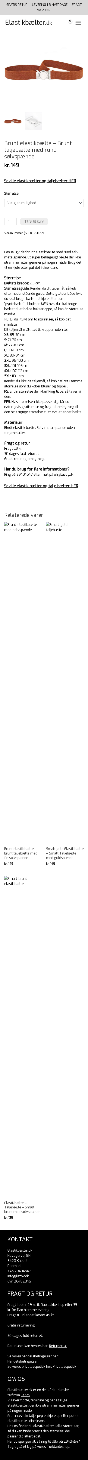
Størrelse (11, 193)
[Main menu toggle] (78, 22)
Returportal (58, 1346)
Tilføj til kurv (34, 221)
